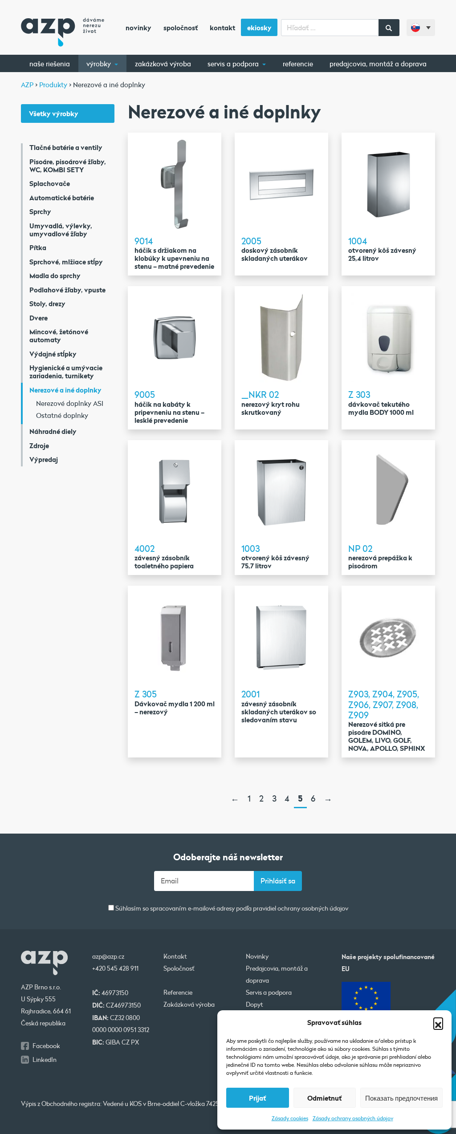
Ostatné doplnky (62, 415)
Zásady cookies (290, 1118)
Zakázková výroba (163, 63)
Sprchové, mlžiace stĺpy (66, 262)
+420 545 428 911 (115, 968)
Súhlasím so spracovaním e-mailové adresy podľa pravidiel (231, 908)
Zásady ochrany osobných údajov (353, 1118)
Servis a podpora (234, 63)
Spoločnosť (180, 27)
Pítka (37, 247)
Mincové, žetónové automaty (58, 336)
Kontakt (222, 27)
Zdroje (39, 445)
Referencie (298, 63)
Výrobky (99, 63)
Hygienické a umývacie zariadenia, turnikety (65, 372)
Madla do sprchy (55, 275)
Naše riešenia (49, 63)
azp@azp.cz (108, 956)
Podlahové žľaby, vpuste (67, 290)
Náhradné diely (53, 431)
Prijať (257, 1098)
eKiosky (259, 27)
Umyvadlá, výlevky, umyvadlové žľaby (60, 230)
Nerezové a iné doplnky (65, 390)
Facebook (46, 1046)
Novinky (138, 27)
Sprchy (40, 211)
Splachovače (49, 183)
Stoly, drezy (47, 304)
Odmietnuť (324, 1098)
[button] (438, 1022)
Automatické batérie (61, 198)
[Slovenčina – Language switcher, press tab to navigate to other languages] (421, 27)
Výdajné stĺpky (53, 354)
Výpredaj (43, 459)
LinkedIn (45, 1060)
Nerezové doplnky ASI (69, 403)
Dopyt (254, 1004)
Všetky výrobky (53, 113)
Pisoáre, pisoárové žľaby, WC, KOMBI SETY (67, 166)
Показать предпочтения (401, 1098)
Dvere (38, 318)
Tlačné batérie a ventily (65, 147)
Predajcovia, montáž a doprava (378, 63)
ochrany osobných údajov (312, 908)
